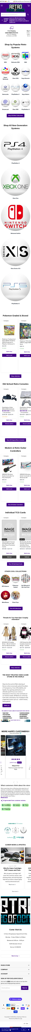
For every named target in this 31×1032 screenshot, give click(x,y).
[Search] (28, 14)
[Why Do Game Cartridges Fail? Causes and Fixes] (12, 855)
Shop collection (15, 376)
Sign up (24, 988)
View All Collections (15, 608)
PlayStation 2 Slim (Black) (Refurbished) (8, 408)
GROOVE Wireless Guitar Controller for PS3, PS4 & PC (8, 476)
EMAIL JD (7, 705)
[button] (14, 782)
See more (14, 891)
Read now (12, 884)
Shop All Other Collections (15, 115)
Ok (23, 1029)
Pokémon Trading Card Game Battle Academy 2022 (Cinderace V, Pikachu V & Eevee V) (8, 341)
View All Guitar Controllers (15, 504)
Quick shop (9, 351)
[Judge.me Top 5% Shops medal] (23, 830)
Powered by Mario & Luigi (15, 1018)
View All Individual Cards (15, 564)
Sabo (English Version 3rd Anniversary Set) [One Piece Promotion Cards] (8, 544)
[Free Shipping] (11, 31)
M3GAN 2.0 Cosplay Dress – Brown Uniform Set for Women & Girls (9, 644)
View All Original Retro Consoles (15, 440)
